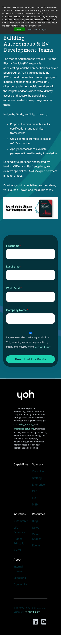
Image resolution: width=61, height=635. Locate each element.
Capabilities (21, 464)
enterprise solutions (24, 428)
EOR (34, 498)
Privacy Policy (43, 346)
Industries (20, 514)
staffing (29, 424)
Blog (35, 521)
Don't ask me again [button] (37, 29)
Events (36, 545)
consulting (19, 424)
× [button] (3, 3)
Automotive (21, 521)
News (35, 527)
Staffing (37, 478)
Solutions (38, 464)
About (17, 559)
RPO (34, 491)
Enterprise (38, 484)
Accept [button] (19, 29)
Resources (38, 514)
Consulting (38, 471)
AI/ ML (18, 550)
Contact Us (20, 584)
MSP (35, 504)
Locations (20, 577)
